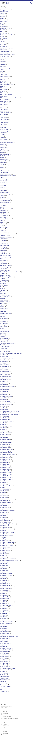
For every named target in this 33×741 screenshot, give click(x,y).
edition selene (3, 114)
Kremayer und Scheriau (5, 200)
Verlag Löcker (3, 563)
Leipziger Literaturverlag (6, 218)
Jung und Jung (3, 180)
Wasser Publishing (4, 679)
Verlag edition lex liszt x (5, 459)
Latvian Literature (4, 215)
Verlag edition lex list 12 (5, 457)
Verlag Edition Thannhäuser (6, 475)
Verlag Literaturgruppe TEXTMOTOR (9, 562)
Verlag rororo (3, 615)
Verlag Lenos (3, 552)
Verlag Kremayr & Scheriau (6, 543)
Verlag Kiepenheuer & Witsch (7, 532)
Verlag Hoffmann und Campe (7, 510)
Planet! (1, 288)
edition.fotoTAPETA (4, 129)
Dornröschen (3, 64)
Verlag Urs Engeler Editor (6, 650)
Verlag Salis (3, 620)
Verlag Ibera (3, 515)
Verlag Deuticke (4, 417)
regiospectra (3, 305)
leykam (1, 220)
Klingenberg (3, 190)
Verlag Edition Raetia (5, 469)
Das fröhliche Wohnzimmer (6, 48)
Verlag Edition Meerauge (6, 461)
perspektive (3, 283)
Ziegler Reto (3, 688)
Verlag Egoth (3, 482)
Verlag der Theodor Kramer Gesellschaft (9, 414)
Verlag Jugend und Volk (5, 519)
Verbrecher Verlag (4, 351)
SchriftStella (3, 320)
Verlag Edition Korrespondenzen (7, 454)
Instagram (5, 733)
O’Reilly (2, 278)
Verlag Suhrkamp (4, 638)
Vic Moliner (2, 671)
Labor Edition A (3, 212)
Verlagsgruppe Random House (7, 668)
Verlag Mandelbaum (5, 572)
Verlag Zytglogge (4, 666)
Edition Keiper (3, 92)
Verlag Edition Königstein (6, 452)
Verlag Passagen (4, 595)
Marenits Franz (3, 248)
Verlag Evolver (3, 484)
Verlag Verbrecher (4, 651)
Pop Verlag (2, 291)
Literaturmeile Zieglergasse (6, 237)
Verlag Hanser (3, 504)
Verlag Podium (3, 603)
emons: (1, 136)
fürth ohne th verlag (4, 154)
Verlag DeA (2, 407)
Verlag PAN (2, 593)
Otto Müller (2, 273)
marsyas (2, 252)
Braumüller (2, 31)
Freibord (2, 152)
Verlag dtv (2, 429)
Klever (1, 187)
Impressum (5, 724)
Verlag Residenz (4, 611)
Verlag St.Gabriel (4, 635)
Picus (1, 286)
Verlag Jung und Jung (5, 520)
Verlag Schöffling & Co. (5, 625)
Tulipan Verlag (3, 348)
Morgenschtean (4, 262)
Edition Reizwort (4, 109)
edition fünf (2, 91)
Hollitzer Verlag (3, 170)
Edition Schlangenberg (5, 112)
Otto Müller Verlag (4, 275)
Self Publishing (3, 323)
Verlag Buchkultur (4, 394)
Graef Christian (3, 159)
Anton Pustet (3, 15)
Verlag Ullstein (3, 646)
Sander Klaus (3, 316)
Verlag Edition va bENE (5, 479)
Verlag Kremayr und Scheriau (7, 545)
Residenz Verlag (4, 308)
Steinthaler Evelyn (4, 331)
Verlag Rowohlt (3, 616)
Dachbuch (2, 44)
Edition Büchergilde (4, 82)
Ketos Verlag (3, 185)
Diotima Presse (3, 63)
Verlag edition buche (5, 444)
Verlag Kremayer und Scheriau (7, 542)
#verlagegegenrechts (5, 10)
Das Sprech (3, 49)
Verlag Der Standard (5, 412)
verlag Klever (3, 537)
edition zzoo (3, 127)
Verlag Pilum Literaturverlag (6, 601)
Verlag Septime (3, 626)
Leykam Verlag (3, 222)
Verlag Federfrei (4, 490)
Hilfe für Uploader (6, 716)
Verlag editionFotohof (5, 480)
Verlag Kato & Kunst (4, 525)
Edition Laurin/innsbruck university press (9, 97)
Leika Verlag (3, 217)
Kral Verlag (2, 197)
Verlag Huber (3, 514)
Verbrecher (2, 349)
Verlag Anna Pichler (4, 366)
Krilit (1, 207)
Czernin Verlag (3, 43)
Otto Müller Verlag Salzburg (6, 277)
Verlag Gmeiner (4, 495)
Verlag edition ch (4, 446)
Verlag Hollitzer (3, 512)
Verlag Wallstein (4, 655)
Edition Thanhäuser (4, 121)
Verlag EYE (2, 487)
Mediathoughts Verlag (5, 257)
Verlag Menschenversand (6, 575)
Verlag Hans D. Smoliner (6, 502)
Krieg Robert (3, 205)
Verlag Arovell (3, 369)
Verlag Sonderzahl (4, 633)
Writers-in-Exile (3, 684)
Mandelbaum (3, 243)
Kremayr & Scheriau (4, 202)
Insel (1, 177)
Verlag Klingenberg (4, 538)
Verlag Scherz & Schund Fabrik (7, 621)
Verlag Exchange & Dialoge (6, 485)
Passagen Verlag (4, 281)
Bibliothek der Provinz (5, 28)
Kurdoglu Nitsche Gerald (6, 209)
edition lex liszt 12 (4, 99)
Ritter (1, 310)
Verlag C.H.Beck (4, 398)
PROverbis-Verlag (4, 295)
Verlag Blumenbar (4, 389)
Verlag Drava (3, 424)
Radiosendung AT (4, 301)
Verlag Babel (3, 378)
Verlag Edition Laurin (5, 456)
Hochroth (2, 167)
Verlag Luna (3, 568)
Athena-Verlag (3, 21)
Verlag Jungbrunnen (5, 522)
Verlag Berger (3, 384)
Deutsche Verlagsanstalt (6, 53)
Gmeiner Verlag (4, 155)
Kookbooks (2, 195)
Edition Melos (3, 104)
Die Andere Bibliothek (5, 56)
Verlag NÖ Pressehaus (5, 588)
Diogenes (2, 61)
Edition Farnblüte (4, 89)
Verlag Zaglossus (4, 663)
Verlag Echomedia (4, 436)
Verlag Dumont (3, 431)
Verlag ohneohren (4, 590)
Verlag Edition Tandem (5, 472)
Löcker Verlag (3, 238)
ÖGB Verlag (3, 268)
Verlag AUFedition (4, 374)
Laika (1, 214)
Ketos (1, 184)
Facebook (4, 731)
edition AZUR (3, 81)
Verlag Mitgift (3, 582)
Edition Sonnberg (4, 116)
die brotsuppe (3, 58)
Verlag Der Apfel (4, 409)
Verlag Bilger (3, 388)
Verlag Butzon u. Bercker (6, 396)
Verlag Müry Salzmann (5, 585)
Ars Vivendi (2, 16)
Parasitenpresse (4, 280)
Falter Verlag (3, 147)
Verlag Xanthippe (4, 661)
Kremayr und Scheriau (5, 204)
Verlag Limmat (3, 557)
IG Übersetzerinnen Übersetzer (7, 175)
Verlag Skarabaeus (4, 631)
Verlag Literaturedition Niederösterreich (9, 560)
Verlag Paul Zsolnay (4, 596)
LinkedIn (4, 735)
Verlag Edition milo (4, 462)
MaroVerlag (3, 250)
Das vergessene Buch (5, 51)
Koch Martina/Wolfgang (6, 194)
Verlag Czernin (3, 406)
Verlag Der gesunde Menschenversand (9, 411)
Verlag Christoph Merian (6, 404)
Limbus (2, 225)
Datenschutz (5, 725)
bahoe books (3, 26)
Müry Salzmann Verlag (5, 265)
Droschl (2, 71)
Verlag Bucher (3, 393)
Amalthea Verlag (4, 11)
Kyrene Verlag (3, 210)
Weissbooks (3, 681)
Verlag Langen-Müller (5, 550)
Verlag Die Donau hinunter (6, 421)
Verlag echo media (4, 434)
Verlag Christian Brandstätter (7, 403)
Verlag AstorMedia (4, 371)
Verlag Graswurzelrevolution (7, 499)
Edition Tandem (4, 119)
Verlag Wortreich (4, 659)
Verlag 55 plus (3, 354)
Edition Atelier (3, 78)
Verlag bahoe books (5, 379)
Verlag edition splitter (5, 470)
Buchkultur (2, 36)
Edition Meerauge (4, 102)
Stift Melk (2, 333)
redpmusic (2, 303)
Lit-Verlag (2, 228)
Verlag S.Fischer (4, 618)
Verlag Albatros (3, 359)
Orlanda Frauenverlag (5, 270)
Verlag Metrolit (3, 578)
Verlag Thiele (3, 640)
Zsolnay (2, 689)
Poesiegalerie (3, 290)
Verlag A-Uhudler (4, 356)
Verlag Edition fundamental (6, 449)
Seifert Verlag (3, 321)
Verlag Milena (3, 580)
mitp (1, 258)
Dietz (1, 59)
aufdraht (2, 23)
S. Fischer (2, 315)
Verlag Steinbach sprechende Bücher (9, 636)
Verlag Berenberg (4, 383)
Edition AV (2, 79)
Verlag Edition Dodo (5, 447)
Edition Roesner (4, 111)
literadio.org (3, 230)
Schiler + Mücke (4, 318)
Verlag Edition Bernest (5, 442)
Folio (1, 149)
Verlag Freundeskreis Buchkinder (8, 494)
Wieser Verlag (3, 683)
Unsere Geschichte (7, 715)
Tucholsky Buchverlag (5, 346)
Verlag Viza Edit (4, 653)
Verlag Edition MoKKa (5, 464)
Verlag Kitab (3, 533)
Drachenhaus (3, 66)
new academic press (5, 267)
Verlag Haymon (3, 505)
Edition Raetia (3, 107)
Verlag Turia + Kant (4, 643)
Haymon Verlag (3, 165)
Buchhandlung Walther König (7, 34)
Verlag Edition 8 (4, 437)
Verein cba (5, 713)
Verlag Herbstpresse (5, 507)
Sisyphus (2, 328)
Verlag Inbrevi (3, 517)
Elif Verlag (2, 134)
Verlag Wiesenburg (4, 656)
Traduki (2, 344)
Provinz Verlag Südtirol (5, 296)
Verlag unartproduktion (5, 648)
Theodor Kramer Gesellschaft (7, 343)
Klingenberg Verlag (4, 192)
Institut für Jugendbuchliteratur (7, 179)
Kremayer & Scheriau (5, 199)
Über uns (4, 711)
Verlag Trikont (3, 641)
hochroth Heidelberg (5, 169)
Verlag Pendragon (4, 598)
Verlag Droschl (3, 427)
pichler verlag (3, 285)
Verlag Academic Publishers (7, 358)
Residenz (2, 306)
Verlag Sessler (3, 628)
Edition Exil (2, 86)
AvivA (1, 25)
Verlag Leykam (3, 553)
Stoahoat (2, 335)
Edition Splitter (3, 117)
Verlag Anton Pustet (4, 368)
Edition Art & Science (5, 76)
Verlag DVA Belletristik (5, 432)
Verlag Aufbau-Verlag (5, 373)
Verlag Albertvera (4, 361)
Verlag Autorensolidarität (6, 376)
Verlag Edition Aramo (5, 439)
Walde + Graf (3, 674)
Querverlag (2, 298)
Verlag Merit (3, 577)
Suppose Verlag (4, 340)
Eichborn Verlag (4, 131)
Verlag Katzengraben (5, 527)
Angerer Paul (3, 13)
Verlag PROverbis (4, 608)
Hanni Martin (3, 162)
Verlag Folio (3, 492)
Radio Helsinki (3, 300)
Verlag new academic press (6, 587)
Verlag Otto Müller (4, 592)
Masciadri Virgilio (4, 253)
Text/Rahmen (3, 341)
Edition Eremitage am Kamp (6, 84)
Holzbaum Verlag (4, 172)
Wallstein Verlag (4, 678)
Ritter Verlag (3, 311)
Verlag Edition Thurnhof (5, 477)
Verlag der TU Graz (4, 416)
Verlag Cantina (3, 399)
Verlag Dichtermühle (5, 419)
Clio (1, 39)
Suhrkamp (2, 336)
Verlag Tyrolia (3, 645)
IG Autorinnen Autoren (5, 174)
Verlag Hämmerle (4, 500)
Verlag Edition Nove (5, 466)
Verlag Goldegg (4, 497)
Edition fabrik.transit (5, 88)
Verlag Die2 (3, 422)
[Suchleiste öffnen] (31, 3)
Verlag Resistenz (4, 613)
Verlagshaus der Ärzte (5, 669)
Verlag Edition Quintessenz (6, 467)
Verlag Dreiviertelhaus (5, 426)
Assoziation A (3, 19)
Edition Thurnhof (4, 122)
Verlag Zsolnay (3, 664)
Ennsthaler (2, 137)
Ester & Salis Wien (4, 139)
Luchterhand (3, 240)
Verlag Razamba (4, 610)
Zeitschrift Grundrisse (5, 686)
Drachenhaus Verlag (5, 68)
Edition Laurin (3, 96)
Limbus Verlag (3, 227)
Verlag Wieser (3, 658)
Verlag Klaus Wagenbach (6, 535)
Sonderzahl (2, 330)
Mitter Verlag (3, 260)
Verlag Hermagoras (4, 509)
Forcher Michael (4, 151)
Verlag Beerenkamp (4, 381)
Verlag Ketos (3, 530)
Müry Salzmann (3, 263)
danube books (3, 46)
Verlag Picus (3, 600)
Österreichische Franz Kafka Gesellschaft (10, 272)
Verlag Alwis (3, 363)
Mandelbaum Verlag (5, 245)
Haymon (2, 164)
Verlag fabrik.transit (4, 489)
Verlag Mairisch (4, 570)
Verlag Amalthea (4, 364)
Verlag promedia (4, 606)
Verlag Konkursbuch (4, 540)
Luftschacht (3, 242)
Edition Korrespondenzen (6, 94)
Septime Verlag (3, 326)
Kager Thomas (3, 182)
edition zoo (2, 126)
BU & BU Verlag (3, 33)
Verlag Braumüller (4, 391)
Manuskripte (3, 247)
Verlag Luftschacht (4, 567)
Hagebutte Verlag (4, 160)
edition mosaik (3, 106)
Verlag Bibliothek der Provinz (7, 386)
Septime (2, 325)
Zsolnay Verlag (3, 691)
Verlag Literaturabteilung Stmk (7, 558)
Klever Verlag (3, 189)
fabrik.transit (3, 144)
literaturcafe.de (3, 232)
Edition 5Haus (3, 74)
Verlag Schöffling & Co (5, 623)
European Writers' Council (6, 141)
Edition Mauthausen (5, 101)
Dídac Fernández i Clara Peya (7, 54)
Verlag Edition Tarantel (5, 474)
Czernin (2, 41)
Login (3, 722)
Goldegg (2, 157)
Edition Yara (3, 124)
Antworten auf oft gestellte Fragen (10, 718)
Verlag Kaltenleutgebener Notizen (8, 524)
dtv (1, 73)
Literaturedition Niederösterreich (7, 233)
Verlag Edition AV (4, 441)
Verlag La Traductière (5, 548)
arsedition (2, 18)
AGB (3, 727)
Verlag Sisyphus (4, 630)
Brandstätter (3, 29)
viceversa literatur (4, 673)
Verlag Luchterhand (4, 565)
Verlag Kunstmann (4, 547)
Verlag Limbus (3, 555)
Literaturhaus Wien (4, 235)
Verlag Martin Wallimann (6, 573)
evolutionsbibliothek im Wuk (7, 142)
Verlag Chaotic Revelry (5, 401)
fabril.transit (3, 145)
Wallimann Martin (4, 676)
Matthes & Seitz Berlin (5, 255)
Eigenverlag (3, 132)
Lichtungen (2, 223)
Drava (1, 69)
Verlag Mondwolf (4, 583)
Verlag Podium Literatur (5, 605)
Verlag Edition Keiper (5, 451)
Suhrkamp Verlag (4, 338)
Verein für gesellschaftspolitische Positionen (10, 353)
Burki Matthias (3, 38)
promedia (2, 293)
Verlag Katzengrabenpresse (6, 529)
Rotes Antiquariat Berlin (5, 313)
